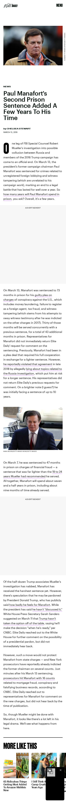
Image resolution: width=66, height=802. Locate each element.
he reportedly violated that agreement (27, 364)
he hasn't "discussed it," (47, 609)
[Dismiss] (60, 770)
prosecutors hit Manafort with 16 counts (29, 678)
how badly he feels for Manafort (29, 604)
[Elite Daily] (10, 5)
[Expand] (49, 770)
